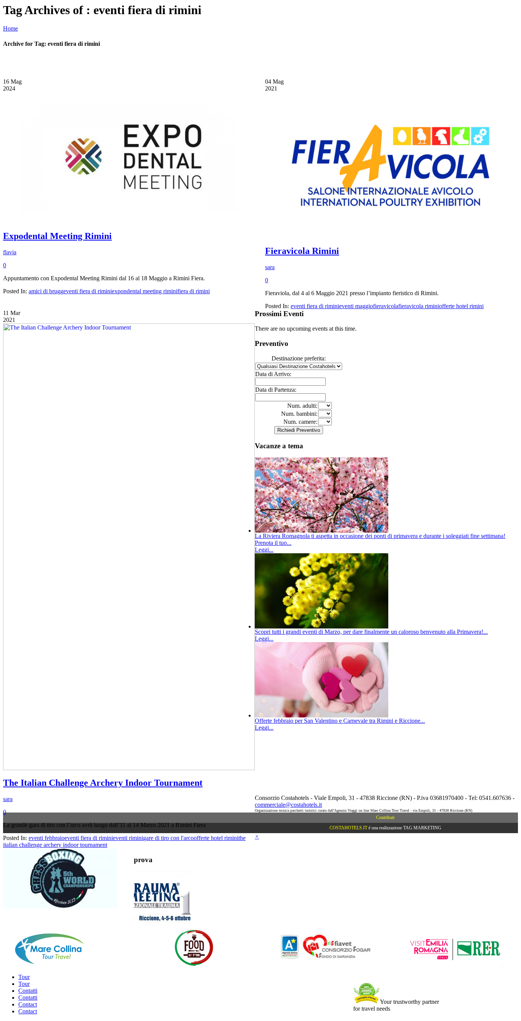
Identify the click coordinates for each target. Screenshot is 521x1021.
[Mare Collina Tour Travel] (63, 965)
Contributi (385, 817)
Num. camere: (300, 421)
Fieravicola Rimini (302, 251)
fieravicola (385, 306)
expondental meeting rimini (144, 291)
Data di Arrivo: (273, 374)
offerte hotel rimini (461, 306)
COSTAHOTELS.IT (348, 827)
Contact (27, 1004)
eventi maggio (356, 306)
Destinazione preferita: (299, 358)
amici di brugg (46, 291)
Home (10, 28)
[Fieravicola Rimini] (391, 236)
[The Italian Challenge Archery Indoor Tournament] (129, 768)
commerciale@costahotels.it (288, 804)
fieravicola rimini (418, 306)
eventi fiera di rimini (87, 291)
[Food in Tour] (194, 965)
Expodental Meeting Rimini (57, 236)
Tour (24, 977)
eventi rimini (128, 838)
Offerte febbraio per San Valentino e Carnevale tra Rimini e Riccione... (340, 720)
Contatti (27, 990)
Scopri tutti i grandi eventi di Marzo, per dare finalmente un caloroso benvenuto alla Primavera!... (371, 631)
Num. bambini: (299, 413)
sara (270, 267)
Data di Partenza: (275, 389)
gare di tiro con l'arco (168, 838)
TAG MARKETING (422, 827)
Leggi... (264, 549)
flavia (9, 252)
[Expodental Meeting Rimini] (129, 221)
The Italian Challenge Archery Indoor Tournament (103, 783)
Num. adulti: (302, 405)
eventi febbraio (46, 838)
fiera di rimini (193, 291)
